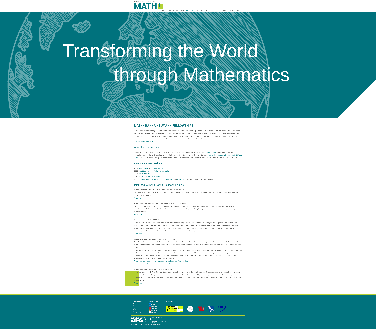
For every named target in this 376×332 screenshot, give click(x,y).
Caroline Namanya (146, 179)
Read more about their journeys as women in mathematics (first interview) (161, 261)
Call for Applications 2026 (143, 142)
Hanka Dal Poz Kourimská (163, 179)
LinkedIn (154, 312)
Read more (138, 198)
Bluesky (153, 304)
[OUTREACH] (224, 5)
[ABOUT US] (171, 5)
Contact (135, 310)
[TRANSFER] (215, 5)
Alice (154, 176)
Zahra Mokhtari (144, 174)
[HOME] (164, 5)
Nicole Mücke (144, 168)
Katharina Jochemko (161, 171)
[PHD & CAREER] (190, 5)
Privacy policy (137, 312)
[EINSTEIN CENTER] (203, 5)
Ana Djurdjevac (144, 171)
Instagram (154, 310)
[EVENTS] (238, 5)
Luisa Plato (181, 179)
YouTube (154, 308)
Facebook (154, 306)
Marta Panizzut (158, 168)
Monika (141, 176)
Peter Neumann (211, 152)
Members (136, 306)
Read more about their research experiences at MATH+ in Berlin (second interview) (165, 264)
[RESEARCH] (180, 5)
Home (134, 304)
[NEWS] (232, 5)
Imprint (135, 308)
